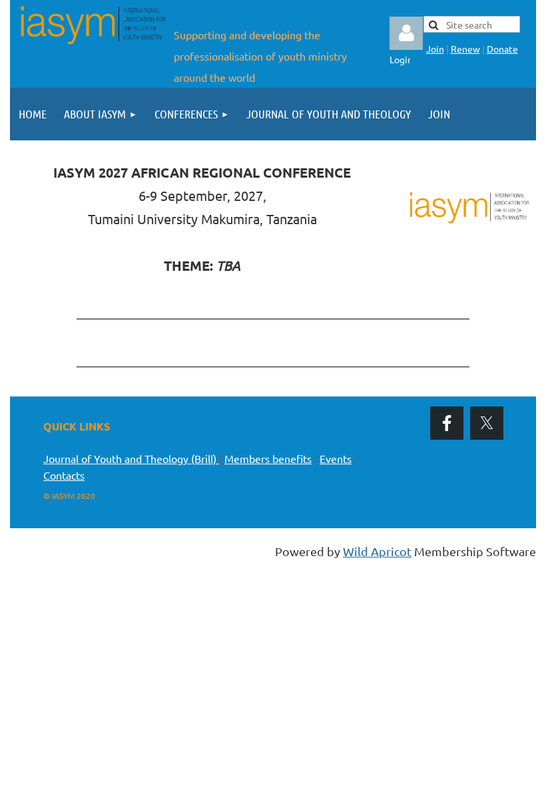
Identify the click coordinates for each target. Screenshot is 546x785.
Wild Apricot (377, 551)
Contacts (64, 475)
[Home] (92, 44)
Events (336, 458)
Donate (502, 49)
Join (435, 49)
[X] (486, 423)
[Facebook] (446, 423)
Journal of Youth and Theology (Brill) (131, 458)
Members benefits (268, 458)
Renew (465, 49)
